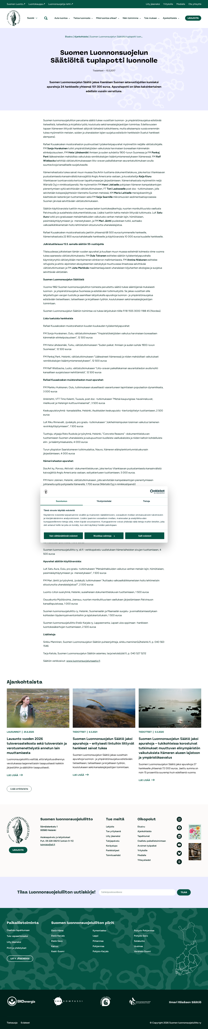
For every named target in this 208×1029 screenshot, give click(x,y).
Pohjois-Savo (141, 935)
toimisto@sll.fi (47, 844)
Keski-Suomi (57, 951)
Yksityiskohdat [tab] (104, 501)
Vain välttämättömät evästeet (63, 536)
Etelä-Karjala (58, 935)
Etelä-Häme (57, 930)
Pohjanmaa (98, 946)
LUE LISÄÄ (12, 775)
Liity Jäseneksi (19, 958)
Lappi (95, 935)
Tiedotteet (79, 732)
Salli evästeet (144, 536)
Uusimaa (138, 946)
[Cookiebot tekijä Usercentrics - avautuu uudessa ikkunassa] (152, 492)
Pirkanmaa (98, 941)
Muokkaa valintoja (102, 536)
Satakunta (139, 941)
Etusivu (69, 36)
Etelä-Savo (57, 941)
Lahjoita (193, 18)
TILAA (184, 892)
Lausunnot (14, 732)
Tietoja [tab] (146, 501)
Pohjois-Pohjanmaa (144, 930)
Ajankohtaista (81, 36)
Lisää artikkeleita (19, 788)
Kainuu (54, 946)
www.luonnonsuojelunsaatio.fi (83, 660)
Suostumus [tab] (61, 501)
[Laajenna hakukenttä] (46, 18)
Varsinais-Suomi (142, 951)
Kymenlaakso (99, 930)
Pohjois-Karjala (100, 951)
